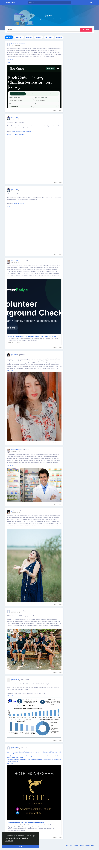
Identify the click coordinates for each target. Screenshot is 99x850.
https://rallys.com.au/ (18, 203)
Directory (87, 845)
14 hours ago (14, 45)
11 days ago (14, 190)
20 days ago (14, 262)
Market (92, 845)
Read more (10, 59)
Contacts (81, 845)
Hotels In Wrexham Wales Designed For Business (26, 822)
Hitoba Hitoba (15, 747)
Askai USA (14, 611)
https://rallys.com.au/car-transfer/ (21, 131)
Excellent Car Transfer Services (15, 134)
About (67, 845)
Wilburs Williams (16, 261)
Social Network (10, 2)
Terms (71, 845)
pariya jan (14, 354)
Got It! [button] (20, 846)
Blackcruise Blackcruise (18, 43)
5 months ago (14, 748)
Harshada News (15, 679)
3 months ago (14, 355)
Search (87, 29)
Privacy (76, 845)
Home (8, 62)
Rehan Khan (14, 117)
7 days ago (14, 119)
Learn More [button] (9, 841)
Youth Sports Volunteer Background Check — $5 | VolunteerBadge (32, 336)
